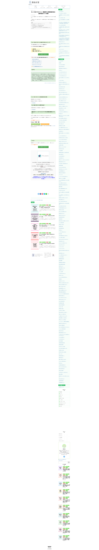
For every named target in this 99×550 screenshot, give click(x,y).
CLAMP (63, 7)
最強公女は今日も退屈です (62, 172)
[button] (50, 23)
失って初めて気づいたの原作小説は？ (37, 26)
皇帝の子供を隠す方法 (35, 59)
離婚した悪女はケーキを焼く (62, 359)
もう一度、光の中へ (61, 80)
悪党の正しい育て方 (61, 224)
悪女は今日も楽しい (61, 330)
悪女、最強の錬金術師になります (63, 188)
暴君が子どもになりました (62, 215)
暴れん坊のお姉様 (61, 370)
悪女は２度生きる (61, 154)
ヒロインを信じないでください (63, 297)
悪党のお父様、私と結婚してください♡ (64, 220)
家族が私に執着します (61, 295)
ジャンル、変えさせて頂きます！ (63, 139)
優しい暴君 (60, 233)
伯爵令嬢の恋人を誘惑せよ (62, 262)
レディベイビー (61, 174)
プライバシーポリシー (61, 440)
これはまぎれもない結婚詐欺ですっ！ (63, 111)
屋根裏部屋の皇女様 (61, 258)
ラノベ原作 (35, 7)
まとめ (33, 28)
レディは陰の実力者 (61, 222)
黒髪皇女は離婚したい (61, 355)
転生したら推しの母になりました (63, 92)
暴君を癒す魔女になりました (62, 332)
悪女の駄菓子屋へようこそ (62, 288)
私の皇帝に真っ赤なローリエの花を (63, 137)
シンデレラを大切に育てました (63, 135)
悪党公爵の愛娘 (61, 165)
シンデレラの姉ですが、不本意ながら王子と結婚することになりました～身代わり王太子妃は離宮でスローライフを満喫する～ (64, 39)
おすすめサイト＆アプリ (49, 7)
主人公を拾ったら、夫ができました (63, 372)
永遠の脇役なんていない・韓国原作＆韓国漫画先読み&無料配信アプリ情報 (66, 485)
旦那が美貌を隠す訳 (61, 228)
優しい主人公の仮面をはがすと (63, 211)
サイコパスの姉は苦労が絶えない (63, 277)
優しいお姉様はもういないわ (62, 100)
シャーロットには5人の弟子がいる (63, 176)
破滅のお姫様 (60, 186)
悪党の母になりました (61, 213)
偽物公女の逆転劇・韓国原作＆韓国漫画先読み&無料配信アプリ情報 (66, 470)
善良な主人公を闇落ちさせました (63, 284)
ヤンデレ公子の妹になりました (63, 75)
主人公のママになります (62, 190)
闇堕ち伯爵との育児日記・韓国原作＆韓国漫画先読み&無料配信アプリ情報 (66, 493)
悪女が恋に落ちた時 (61, 148)
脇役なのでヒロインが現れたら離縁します (64, 129)
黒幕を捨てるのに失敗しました (63, 323)
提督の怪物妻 (60, 260)
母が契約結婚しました (61, 382)
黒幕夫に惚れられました (62, 104)
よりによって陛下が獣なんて (62, 361)
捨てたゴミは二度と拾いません (63, 366)
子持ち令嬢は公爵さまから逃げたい (63, 235)
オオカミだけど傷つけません (62, 167)
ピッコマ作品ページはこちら (42, 54)
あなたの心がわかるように (62, 90)
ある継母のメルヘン (61, 269)
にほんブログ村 (60, 460)
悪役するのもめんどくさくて (62, 299)
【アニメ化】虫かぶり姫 (62, 17)
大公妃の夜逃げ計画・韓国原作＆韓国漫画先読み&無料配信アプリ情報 (66, 524)
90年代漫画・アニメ (56, 7)
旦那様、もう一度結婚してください (63, 106)
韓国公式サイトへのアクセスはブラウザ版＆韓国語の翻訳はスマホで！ (42, 27)
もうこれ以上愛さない (61, 337)
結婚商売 (60, 62)
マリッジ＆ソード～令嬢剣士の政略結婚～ (64, 321)
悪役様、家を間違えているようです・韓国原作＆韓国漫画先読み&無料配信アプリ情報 (66, 531)
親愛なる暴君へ (61, 374)
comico (61, 396)
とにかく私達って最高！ (62, 237)
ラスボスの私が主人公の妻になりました (64, 102)
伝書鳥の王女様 (61, 226)
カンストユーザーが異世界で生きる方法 (64, 293)
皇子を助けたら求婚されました (63, 82)
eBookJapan (43, 173)
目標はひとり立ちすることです (63, 141)
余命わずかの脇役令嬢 (61, 325)
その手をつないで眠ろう (62, 310)
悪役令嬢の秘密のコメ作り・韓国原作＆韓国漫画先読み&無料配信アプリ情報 (66, 517)
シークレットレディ (61, 246)
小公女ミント (60, 70)
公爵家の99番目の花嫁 (62, 342)
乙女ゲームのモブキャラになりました (63, 239)
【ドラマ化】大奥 (61, 11)
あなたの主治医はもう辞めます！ (63, 118)
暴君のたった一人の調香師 (62, 178)
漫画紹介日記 (49, 547)
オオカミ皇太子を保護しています (63, 348)
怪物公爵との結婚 (61, 308)
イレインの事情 (61, 271)
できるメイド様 (61, 306)
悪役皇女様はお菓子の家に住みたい (63, 184)
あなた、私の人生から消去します (63, 201)
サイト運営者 (60, 437)
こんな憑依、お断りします (62, 273)
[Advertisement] (43, 35)
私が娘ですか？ (61, 113)
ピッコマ (61, 393)
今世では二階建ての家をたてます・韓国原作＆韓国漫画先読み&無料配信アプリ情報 (66, 539)
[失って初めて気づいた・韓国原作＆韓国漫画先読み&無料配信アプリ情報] (44, 194)
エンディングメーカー (61, 248)
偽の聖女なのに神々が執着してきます (63, 143)
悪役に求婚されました (61, 199)
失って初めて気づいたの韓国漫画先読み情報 (38, 25)
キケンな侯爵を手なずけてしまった (63, 127)
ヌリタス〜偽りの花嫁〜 (62, 64)
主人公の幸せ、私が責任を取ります (63, 163)
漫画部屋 (49, 546)
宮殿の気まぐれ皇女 (61, 209)
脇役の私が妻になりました (62, 161)
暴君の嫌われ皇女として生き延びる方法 (64, 152)
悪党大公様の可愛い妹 (61, 368)
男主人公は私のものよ (61, 378)
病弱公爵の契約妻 (61, 344)
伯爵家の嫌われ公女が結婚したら (63, 68)
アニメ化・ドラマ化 (42, 7)
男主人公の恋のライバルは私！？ (63, 312)
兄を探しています (61, 275)
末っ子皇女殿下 (61, 150)
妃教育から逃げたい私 (61, 41)
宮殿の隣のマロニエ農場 (62, 125)
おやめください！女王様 (62, 346)
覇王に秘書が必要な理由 (62, 264)
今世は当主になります (61, 88)
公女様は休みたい (61, 131)
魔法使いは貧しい (61, 357)
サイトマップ (60, 435)
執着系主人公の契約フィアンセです (63, 197)
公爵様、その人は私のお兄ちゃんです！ (64, 282)
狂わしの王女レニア (61, 123)
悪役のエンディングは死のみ (62, 319)
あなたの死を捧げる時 (61, 301)
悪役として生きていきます (62, 286)
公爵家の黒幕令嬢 (61, 380)
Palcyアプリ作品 (62, 398)
